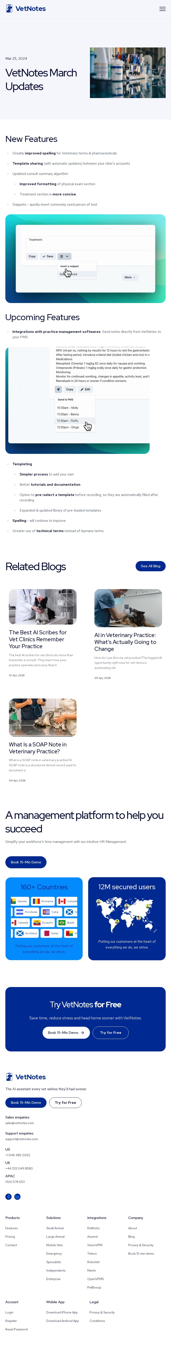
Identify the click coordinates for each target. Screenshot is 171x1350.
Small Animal (55, 1228)
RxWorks (93, 1228)
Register (11, 1321)
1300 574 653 (15, 1182)
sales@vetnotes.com (19, 1123)
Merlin (91, 1270)
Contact (11, 1245)
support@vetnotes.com (21, 1139)
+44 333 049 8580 (19, 1168)
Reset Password (16, 1329)
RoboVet (93, 1262)
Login (9, 1312)
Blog (131, 1237)
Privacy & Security (140, 1245)
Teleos (92, 1254)
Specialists (53, 1262)
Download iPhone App (62, 1312)
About (132, 1228)
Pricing (10, 1237)
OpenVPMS (95, 1279)
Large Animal (55, 1237)
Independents (55, 1270)
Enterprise (53, 1279)
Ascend (92, 1237)
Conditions (97, 1321)
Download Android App (62, 1321)
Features (11, 1228)
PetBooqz (94, 1287)
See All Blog (150, 566)
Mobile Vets (54, 1245)
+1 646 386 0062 (17, 1155)
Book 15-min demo (26, 862)
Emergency (54, 1254)
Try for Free (110, 1032)
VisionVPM (94, 1245)
